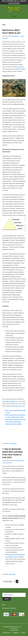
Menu (15, 16)
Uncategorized (13, 443)
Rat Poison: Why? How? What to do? (11, 31)
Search (6, 599)
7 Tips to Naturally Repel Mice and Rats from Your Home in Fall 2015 (12, 453)
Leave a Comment (7, 462)
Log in (23, 626)
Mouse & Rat (12, 574)
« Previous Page (7, 582)
